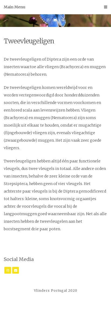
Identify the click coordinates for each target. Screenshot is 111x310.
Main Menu (14, 7)
